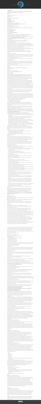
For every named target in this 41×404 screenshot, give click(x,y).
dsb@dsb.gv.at (13, 30)
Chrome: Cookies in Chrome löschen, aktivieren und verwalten (14, 286)
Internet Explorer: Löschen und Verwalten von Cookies (13, 289)
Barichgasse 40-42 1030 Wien (13, 32)
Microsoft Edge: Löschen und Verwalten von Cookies (13, 290)
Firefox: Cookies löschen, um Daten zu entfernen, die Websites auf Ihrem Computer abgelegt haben (19, 288)
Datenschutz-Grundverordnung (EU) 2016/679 (16, 75)
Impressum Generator (15, 71)
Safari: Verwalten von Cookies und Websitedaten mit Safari (14, 287)
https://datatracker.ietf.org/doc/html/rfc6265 (13, 263)
